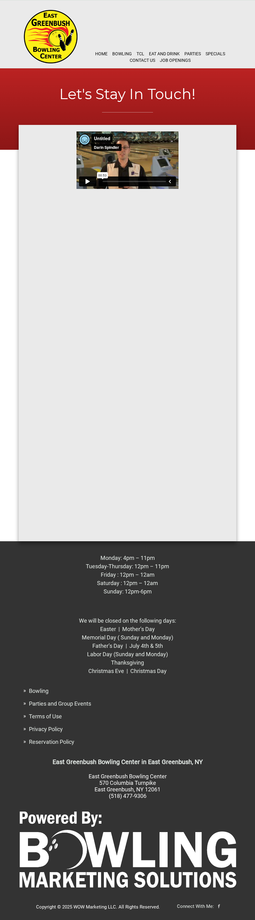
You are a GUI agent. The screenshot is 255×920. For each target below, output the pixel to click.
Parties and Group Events (60, 703)
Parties (192, 53)
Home (101, 53)
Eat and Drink (164, 53)
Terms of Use (45, 716)
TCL (140, 53)
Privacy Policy (46, 729)
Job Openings (175, 60)
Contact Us (142, 60)
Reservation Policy (51, 742)
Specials (215, 53)
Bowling (122, 53)
